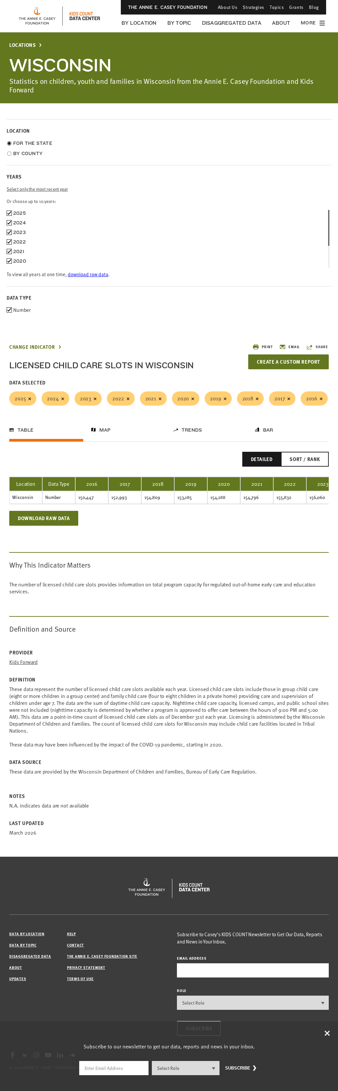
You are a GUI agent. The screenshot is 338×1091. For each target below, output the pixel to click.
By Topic (179, 23)
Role (181, 990)
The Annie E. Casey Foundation (167, 7)
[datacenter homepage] (85, 16)
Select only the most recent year (37, 188)
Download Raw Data (44, 518)
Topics (277, 7)
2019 (215, 398)
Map (105, 430)
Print (267, 346)
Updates (17, 978)
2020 (183, 398)
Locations (22, 45)
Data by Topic (23, 944)
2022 (118, 398)
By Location (139, 23)
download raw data (88, 274)
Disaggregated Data (231, 23)
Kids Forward (23, 662)
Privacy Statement (86, 967)
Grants (296, 7)
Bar (268, 430)
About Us (227, 7)
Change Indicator (32, 347)
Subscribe (237, 1068)
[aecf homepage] (37, 16)
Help (71, 933)
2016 (311, 398)
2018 (247, 398)
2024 (52, 398)
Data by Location (26, 933)
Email (294, 346)
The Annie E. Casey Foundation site (102, 956)
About (281, 23)
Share (322, 346)
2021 (150, 398)
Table (25, 430)
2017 (279, 398)
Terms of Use (80, 978)
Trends (192, 430)
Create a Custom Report (288, 361)
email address (192, 958)
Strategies (253, 7)
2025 (20, 398)
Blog (314, 7)
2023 (85, 398)
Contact (75, 944)
